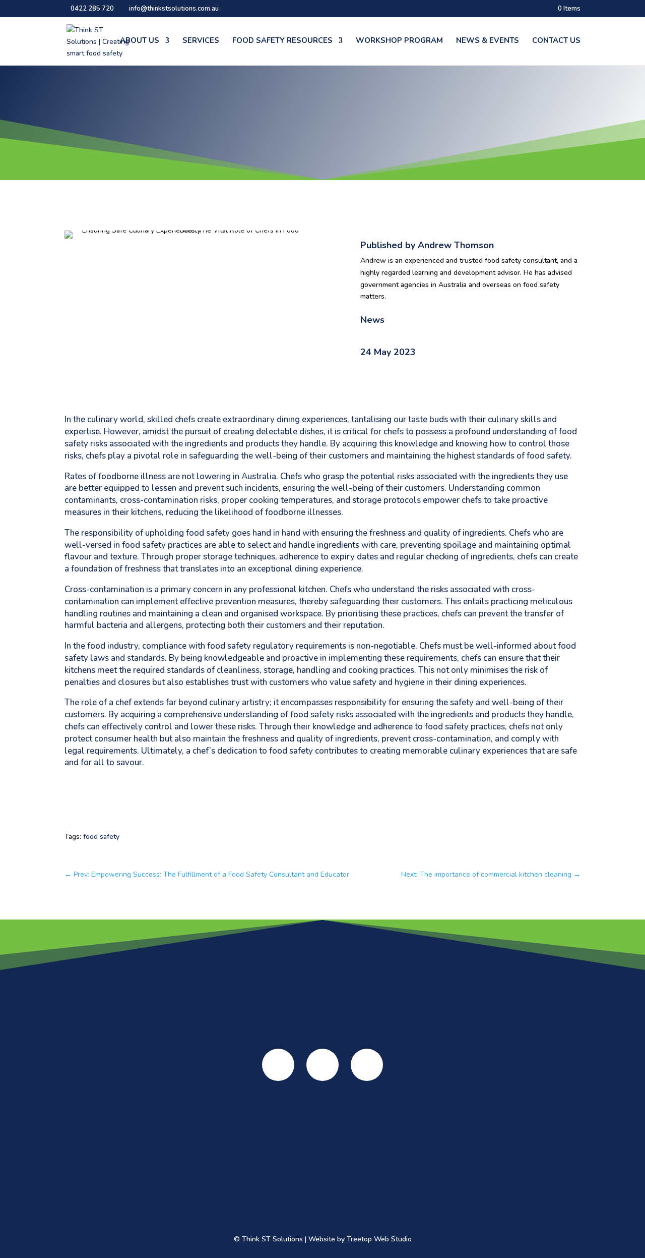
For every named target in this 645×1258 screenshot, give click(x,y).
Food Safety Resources (282, 41)
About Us (139, 41)
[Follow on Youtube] (322, 1065)
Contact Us (556, 41)
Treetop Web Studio (379, 1239)
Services (200, 41)
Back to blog (98, 210)
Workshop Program (399, 41)
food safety (101, 836)
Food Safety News (458, 1143)
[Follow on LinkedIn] (367, 1065)
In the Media (95, 1159)
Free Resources (277, 1193)
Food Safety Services (186, 1122)
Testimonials (95, 1146)
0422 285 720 (92, 8)
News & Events (487, 41)
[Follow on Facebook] (278, 1065)
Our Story (95, 1133)
